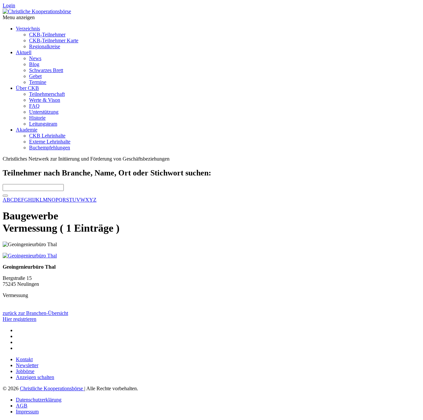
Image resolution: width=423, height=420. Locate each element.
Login (9, 5)
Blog (34, 64)
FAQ (34, 106)
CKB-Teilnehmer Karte (53, 40)
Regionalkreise (44, 46)
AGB (21, 405)
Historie (37, 118)
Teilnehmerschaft (47, 94)
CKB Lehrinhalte (47, 135)
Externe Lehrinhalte (49, 141)
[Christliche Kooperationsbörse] (37, 11)
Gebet (35, 76)
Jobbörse (25, 371)
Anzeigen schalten (35, 377)
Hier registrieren (19, 319)
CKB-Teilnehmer (47, 34)
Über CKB (27, 88)
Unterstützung (43, 112)
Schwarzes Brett (46, 70)
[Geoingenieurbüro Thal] (30, 255)
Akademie (26, 130)
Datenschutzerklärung (38, 399)
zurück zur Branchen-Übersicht (35, 313)
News (35, 58)
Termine (37, 82)
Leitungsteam (43, 124)
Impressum (27, 411)
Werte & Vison (44, 100)
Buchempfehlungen (49, 147)
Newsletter (27, 365)
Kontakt (24, 359)
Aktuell (23, 52)
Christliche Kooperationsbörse (52, 388)
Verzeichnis (28, 28)
